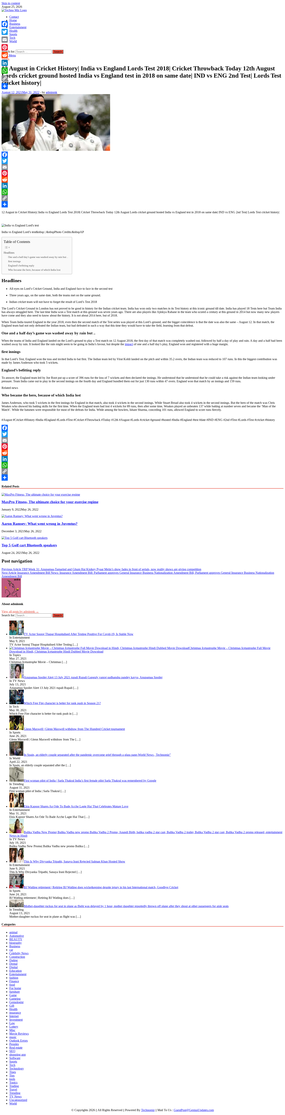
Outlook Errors (18, 1040)
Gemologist (16, 1002)
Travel (13, 1089)
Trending (14, 1093)
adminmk (51, 92)
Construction (17, 956)
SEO (12, 1051)
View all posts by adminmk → (20, 611)
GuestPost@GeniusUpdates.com (194, 1110)
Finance (14, 981)
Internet (14, 1016)
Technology (16, 1068)
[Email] (142, 167)
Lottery (13, 1026)
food (12, 984)
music (12, 1037)
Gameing (15, 998)
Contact (14, 16)
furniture (14, 991)
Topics (13, 1082)
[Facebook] (142, 155)
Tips (12, 1075)
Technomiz (148, 1110)
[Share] (142, 204)
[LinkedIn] (142, 186)
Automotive (16, 935)
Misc (12, 1030)
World (13, 41)
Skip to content (11, 3)
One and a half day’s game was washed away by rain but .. (38, 257)
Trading (14, 1086)
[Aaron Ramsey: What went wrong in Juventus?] (32, 516)
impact (129, 344)
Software (14, 1058)
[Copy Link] (142, 198)
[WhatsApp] (142, 192)
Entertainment (17, 27)
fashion (13, 977)
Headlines (9, 252)
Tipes (12, 1072)
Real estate (15, 1047)
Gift (11, 1005)
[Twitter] (142, 161)
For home (15, 988)
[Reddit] (142, 179)
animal (13, 932)
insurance (15, 1012)
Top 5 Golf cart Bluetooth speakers (29, 545)
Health (13, 30)
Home (13, 20)
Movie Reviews (19, 1033)
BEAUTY (15, 939)
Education (15, 970)
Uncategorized (18, 1100)
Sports (13, 34)
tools (12, 1079)
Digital (13, 967)
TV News (15, 1096)
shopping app (17, 1054)
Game (13, 995)
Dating (13, 960)
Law (12, 1023)
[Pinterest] (142, 173)
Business (14, 23)
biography (15, 942)
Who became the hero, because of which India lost (34, 269)
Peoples (14, 1044)
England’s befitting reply (21, 265)
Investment (16, 1019)
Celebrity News (18, 953)
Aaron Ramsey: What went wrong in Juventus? (40, 524)
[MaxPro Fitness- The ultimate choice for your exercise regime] (41, 494)
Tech (12, 37)
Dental (13, 963)
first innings (14, 261)
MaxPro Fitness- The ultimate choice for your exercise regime (50, 502)
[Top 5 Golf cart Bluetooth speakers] (25, 537)
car (11, 949)
